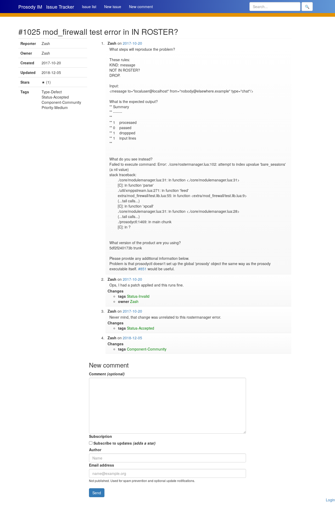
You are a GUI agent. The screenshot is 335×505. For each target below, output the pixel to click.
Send (96, 492)
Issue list (89, 6)
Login (330, 499)
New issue (112, 6)
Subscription (100, 436)
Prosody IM (30, 6)
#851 (142, 268)
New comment (141, 6)
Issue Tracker (60, 6)
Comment (107, 373)
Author (95, 449)
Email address (101, 465)
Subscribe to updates (123, 443)
